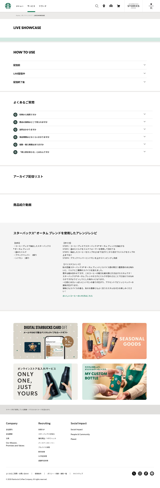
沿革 (7, 438)
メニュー (20, 6)
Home (18, 15)
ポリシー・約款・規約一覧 (57, 473)
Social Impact (77, 430)
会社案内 (9, 429)
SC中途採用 (42, 456)
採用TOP (41, 429)
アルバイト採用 (44, 447)
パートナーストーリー (46, 443)
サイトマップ (78, 473)
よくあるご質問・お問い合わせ (17, 473)
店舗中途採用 (43, 460)
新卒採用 (41, 452)
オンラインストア (27, 15)
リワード (43, 6)
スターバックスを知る (46, 434)
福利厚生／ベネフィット (47, 438)
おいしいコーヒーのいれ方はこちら (78, 295)
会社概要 (9, 434)
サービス (31, 6)
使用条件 (38, 473)
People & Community (80, 434)
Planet (73, 439)
